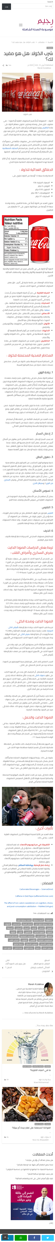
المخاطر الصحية (11, 936)
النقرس (50, 513)
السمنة (10, 928)
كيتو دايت (7, 948)
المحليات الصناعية (27, 936)
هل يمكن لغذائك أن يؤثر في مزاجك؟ (39, 1160)
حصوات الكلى (40, 675)
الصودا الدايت (39, 932)
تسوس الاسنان (31, 944)
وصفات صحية (27, 1066)
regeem (49, 920)
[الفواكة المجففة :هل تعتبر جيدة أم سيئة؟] (27, 1088)
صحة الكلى (18, 948)
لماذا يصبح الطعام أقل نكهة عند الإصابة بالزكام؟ (35, 1164)
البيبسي (49, 928)
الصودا (49, 932)
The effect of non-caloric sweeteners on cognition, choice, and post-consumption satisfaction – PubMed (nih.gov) (28, 904)
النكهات (24, 940)
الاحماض (16, 924)
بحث (6, 6)
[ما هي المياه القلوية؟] (27, 1031)
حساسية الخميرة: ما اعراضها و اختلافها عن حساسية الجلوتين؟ (29, 1169)
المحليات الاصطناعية (10, 148)
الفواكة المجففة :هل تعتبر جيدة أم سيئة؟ (31, 1127)
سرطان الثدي (38, 483)
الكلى (20, 932)
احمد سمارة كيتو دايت (43, 924)
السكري (19, 928)
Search (50, 1)
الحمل (41, 928)
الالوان (7, 924)
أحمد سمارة (38, 920)
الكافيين (45, 128)
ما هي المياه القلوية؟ (40, 1070)
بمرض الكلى (25, 634)
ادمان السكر (27, 924)
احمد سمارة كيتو (24, 920)
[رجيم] (37, 25)
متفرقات (49, 48)
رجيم (38, 948)
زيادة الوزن (29, 948)
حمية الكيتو (18, 944)
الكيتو (50, 936)
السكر (26, 928)
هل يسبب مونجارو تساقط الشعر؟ (40, 1174)
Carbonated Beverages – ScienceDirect (36, 889)
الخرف (34, 928)
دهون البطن (47, 948)
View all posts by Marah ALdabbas (37, 1013)
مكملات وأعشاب (38, 1066)
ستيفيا (47, 310)
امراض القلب (14, 940)
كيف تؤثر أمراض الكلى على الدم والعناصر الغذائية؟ (34, 1178)
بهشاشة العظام (25, 865)
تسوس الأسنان (46, 944)
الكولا (13, 932)
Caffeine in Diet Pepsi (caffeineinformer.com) (34, 896)
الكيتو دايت (40, 936)
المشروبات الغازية (45, 940)
